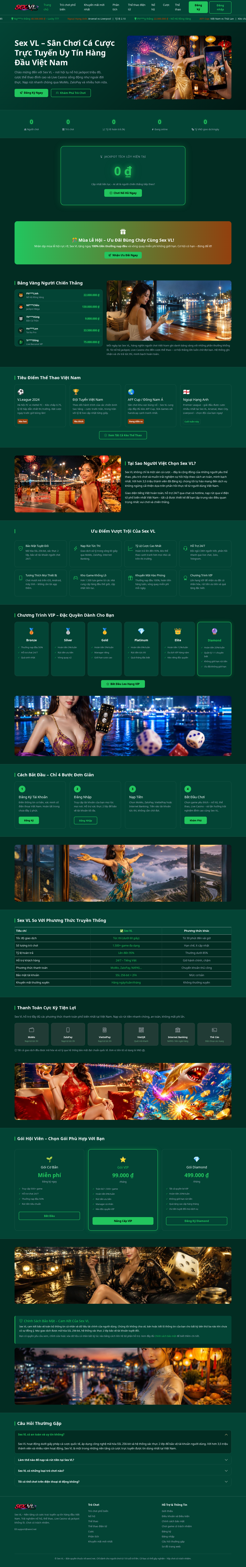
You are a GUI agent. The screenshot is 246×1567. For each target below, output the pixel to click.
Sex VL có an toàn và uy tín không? (41, 1434)
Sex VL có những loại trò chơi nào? (41, 1471)
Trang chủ (47, 7)
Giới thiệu (167, 1511)
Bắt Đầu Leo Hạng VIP (125, 684)
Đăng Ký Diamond (197, 1221)
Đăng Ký (29, 820)
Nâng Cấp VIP (123, 1221)
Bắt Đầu (49, 1216)
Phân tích (116, 7)
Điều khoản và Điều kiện (175, 1516)
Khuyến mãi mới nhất (94, 7)
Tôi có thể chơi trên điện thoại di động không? (48, 1481)
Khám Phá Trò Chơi (73, 93)
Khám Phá (195, 820)
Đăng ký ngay (114, 1559)
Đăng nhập (220, 7)
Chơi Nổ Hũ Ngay (125, 193)
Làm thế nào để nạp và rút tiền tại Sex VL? (46, 1460)
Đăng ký (198, 7)
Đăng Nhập (85, 820)
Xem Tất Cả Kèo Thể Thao (125, 435)
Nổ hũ (153, 7)
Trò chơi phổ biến (68, 7)
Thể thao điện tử (136, 7)
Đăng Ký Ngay (33, 93)
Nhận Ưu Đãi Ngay (125, 255)
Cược (166, 5)
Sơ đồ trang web (171, 1546)
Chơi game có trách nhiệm (177, 1526)
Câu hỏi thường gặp (173, 1541)
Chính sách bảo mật (165, 1336)
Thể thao (178, 7)
